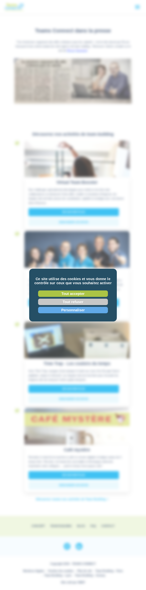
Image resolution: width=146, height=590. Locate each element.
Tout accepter (73, 294)
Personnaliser (73, 310)
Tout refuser (73, 302)
